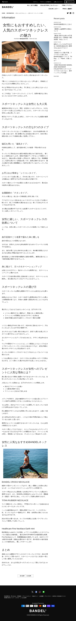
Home (3, 13)
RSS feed (56, 76)
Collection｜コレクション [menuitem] (49, 5)
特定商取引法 (7, 596)
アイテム (70, 1)
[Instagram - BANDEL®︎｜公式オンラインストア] (73, 13)
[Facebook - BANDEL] (36, 592)
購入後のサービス (61, 596)
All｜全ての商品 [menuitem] (32, 5)
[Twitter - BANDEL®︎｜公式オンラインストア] (68, 13)
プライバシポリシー (26, 596)
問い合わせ (13, 596)
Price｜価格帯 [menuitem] (67, 8)
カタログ (17, 597)
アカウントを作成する (45, 1)
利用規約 (19, 596)
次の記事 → (29, 576)
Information (10, 13)
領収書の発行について (9, 597)
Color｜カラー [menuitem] (53, 8)
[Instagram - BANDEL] (40, 592)
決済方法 (54, 596)
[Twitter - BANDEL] (32, 592)
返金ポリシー (35, 596)
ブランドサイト (48, 596)
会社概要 (41, 596)
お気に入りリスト (58, 1)
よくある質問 (23, 597)
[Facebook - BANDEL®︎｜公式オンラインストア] (70, 13)
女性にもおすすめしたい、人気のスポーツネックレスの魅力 (25, 30)
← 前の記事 (21, 576)
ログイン (35, 1)
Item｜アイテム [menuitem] (67, 5)
